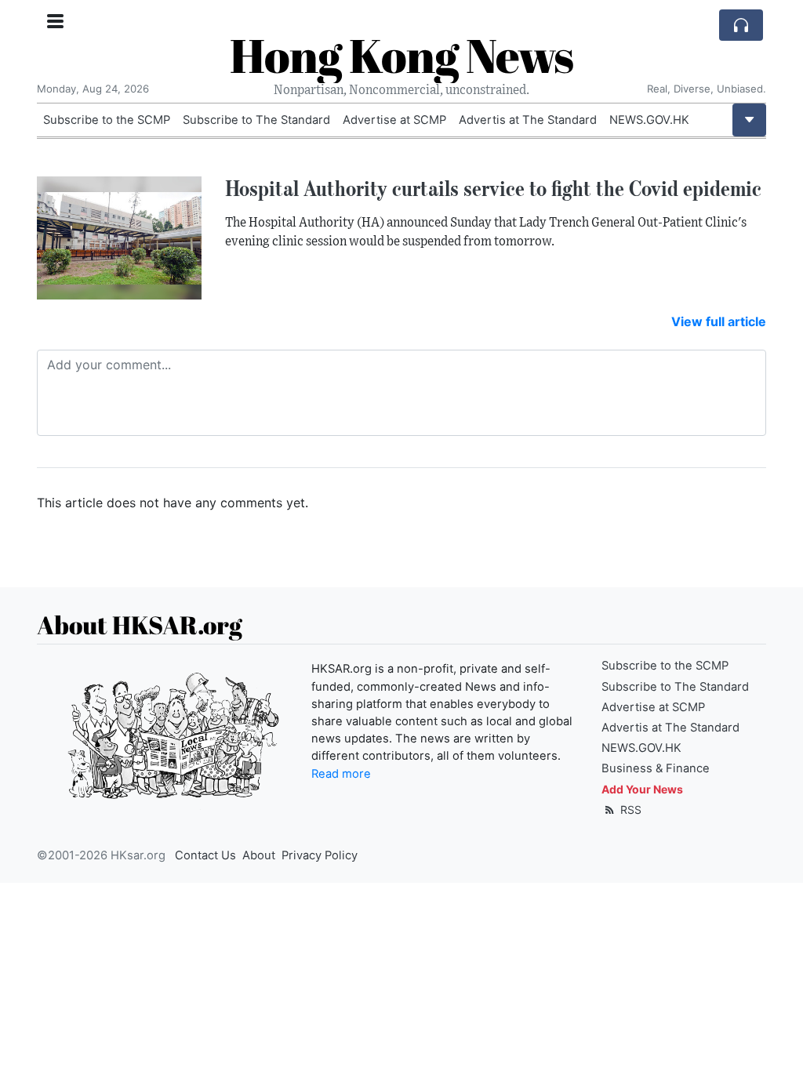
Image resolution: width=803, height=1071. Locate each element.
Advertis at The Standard (528, 120)
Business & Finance (655, 768)
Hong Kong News (401, 55)
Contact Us (205, 855)
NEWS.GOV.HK (649, 120)
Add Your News (642, 789)
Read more (341, 774)
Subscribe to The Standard (256, 120)
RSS (629, 809)
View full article (718, 321)
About (258, 855)
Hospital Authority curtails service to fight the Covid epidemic (493, 188)
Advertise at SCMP (394, 120)
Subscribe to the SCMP (106, 120)
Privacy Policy (320, 855)
